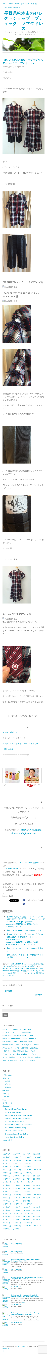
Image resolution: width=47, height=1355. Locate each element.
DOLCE (15, 1032)
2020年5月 (27, 1160)
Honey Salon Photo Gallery (14, 1137)
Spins (15, 1042)
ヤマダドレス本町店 (25, 1057)
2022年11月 (17, 1157)
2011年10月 (7, 1226)
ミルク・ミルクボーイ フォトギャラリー (20, 743)
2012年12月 (7, 1213)
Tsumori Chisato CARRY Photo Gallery (18, 1115)
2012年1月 (6, 1223)
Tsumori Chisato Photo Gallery (16, 1109)
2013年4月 (6, 1210)
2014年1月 (16, 1201)
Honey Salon (7, 1035)
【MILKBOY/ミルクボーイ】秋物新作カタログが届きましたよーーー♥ (24, 956)
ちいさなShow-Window (18, 1054)
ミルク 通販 (12, 973)
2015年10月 (29, 1182)
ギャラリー (9, 1084)
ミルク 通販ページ (11, 732)
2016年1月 (37, 1179)
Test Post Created (16, 1243)
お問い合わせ (25, 4)
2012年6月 (37, 1216)
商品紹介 (12, 966)
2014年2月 (6, 1201)
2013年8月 (6, 1207)
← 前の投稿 (7, 991)
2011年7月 (37, 1226)
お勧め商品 (39, 964)
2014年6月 (6, 1198)
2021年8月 (27, 1157)
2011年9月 (17, 1226)
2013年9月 (28, 1204)
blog (5, 4)
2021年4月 (37, 1157)
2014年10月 (7, 1195)
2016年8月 (6, 1176)
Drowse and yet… (26, 1032)
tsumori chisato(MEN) (23, 1045)
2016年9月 (28, 1173)
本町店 (7, 1081)
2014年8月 (27, 1195)
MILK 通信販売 (30, 968)
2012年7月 (26, 1216)
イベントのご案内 (21, 1048)
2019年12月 (17, 1163)
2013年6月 (26, 1207)
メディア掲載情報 (9, 1057)
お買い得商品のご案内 (20, 1051)
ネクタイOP (40, 971)
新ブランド (24, 1060)
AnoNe (15, 1029)
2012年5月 (6, 1220)
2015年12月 (7, 1182)
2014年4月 (26, 1198)
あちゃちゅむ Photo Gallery (15, 1121)
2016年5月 (37, 1176)
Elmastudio (6, 1349)
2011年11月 (28, 1223)
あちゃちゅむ (7, 1048)
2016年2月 (26, 1179)
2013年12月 (27, 1201)
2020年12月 (7, 1160)
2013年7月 (16, 1207)
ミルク (5, 973)
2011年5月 (16, 1229)
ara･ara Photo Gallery (13, 1112)
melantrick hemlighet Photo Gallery (17, 1118)
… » (23, 1245)
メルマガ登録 (7, 8)
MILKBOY (18, 964)
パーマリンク (10, 975)
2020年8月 (17, 1160)
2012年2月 (37, 1220)
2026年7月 (16, 1154)
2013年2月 (26, 1210)
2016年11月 (18, 1173)
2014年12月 (17, 1191)
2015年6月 (37, 1185)
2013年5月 (37, 1207)
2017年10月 (7, 1170)
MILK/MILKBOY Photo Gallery (15, 1128)
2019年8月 (27, 1163)
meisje (31, 1035)
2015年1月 (6, 1191)
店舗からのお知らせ (23, 966)
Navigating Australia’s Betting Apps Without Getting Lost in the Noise (25, 1260)
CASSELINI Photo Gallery (14, 1131)
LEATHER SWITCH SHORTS (12, 968)
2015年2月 (37, 1188)
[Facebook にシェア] (24, 900)
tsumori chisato (8, 1045)
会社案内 (6, 1090)
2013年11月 (7, 1204)
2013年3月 (16, 1210)
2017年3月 (37, 1170)
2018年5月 (17, 1167)
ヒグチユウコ (34, 1054)
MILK (12, 964)
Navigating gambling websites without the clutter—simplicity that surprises (27, 1277)
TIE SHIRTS (31, 971)
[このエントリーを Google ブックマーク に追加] (24, 904)
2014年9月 (17, 1195)
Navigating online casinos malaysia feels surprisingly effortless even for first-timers (25, 1295)
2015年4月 (16, 1188)
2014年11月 (28, 1191)
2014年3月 (37, 1198)
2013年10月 (18, 1204)
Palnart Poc (7, 1042)
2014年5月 (16, 1198)
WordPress (21, 1346)
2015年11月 (18, 1182)
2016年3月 (16, 1179)
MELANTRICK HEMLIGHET (12, 1038)
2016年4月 (6, 1179)
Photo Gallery (14, 4)
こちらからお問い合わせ (28, 862)
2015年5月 (6, 1188)
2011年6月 (6, 1229)
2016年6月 (26, 1176)
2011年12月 (17, 1223)
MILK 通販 (39, 968)
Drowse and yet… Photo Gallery (16, 1134)
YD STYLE (37, 1045)
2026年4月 (26, 1154)
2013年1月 (37, 1210)
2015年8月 (16, 1185)
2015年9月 (6, 1185)
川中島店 (8, 1087)
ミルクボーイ (20, 973)
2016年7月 (16, 1176)
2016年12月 (7, 1173)
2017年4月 (27, 1170)
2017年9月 (17, 1170)
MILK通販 (23, 971)
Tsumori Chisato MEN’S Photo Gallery (18, 1124)
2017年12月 (28, 1167)
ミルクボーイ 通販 (32, 973)
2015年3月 (26, 1188)
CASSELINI (6, 1032)
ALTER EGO (6, 1029)
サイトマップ (7, 1103)
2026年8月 (6, 1154)
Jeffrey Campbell (20, 1035)
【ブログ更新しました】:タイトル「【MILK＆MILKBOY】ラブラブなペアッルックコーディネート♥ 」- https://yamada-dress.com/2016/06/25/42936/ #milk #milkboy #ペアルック (25, 922)
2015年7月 (26, 1185)
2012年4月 (16, 1220)
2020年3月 (6, 1163)
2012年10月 (29, 1213)
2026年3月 (37, 1154)
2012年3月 (26, 1220)
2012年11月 (18, 1213)
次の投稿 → (39, 995)
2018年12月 (7, 1167)
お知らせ (6, 966)
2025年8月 (6, 1157)
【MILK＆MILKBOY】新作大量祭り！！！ (23, 930)
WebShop (16, 7)
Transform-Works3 (11, 869)
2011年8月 (27, 1226)
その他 (32, 1051)
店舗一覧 (34, 4)
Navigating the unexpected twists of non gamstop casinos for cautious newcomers (27, 1313)
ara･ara (23, 1029)
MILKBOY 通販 (14, 971)
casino (30, 1029)
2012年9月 (6, 1216)
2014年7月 (37, 1195)
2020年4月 (37, 1160)
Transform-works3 (28, 964)
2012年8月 (16, 1216)
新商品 (32, 966)
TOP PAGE (7, 1097)
